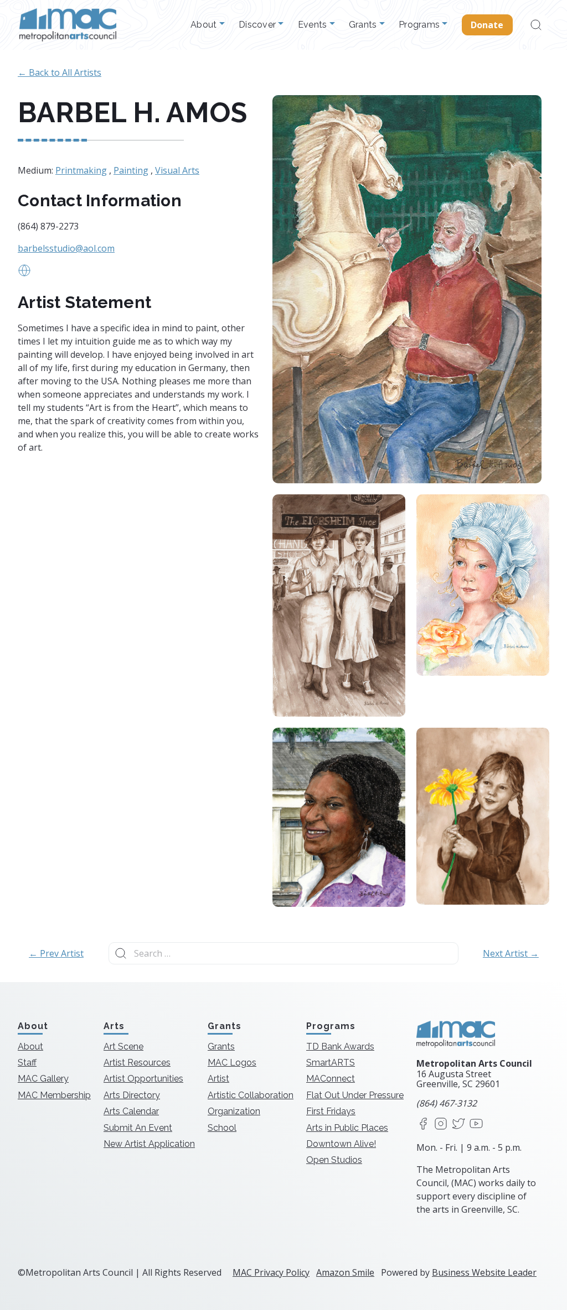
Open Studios (334, 1160)
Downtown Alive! (341, 1144)
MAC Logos (232, 1062)
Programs (420, 25)
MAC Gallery (43, 1078)
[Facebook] (423, 1124)
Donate (487, 25)
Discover (258, 25)
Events (313, 25)
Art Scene (123, 1046)
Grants (364, 25)
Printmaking (81, 170)
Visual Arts (177, 170)
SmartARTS (330, 1062)
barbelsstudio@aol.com (66, 248)
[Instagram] (440, 1124)
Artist (218, 1078)
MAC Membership (54, 1095)
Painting (131, 170)
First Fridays (330, 1111)
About (204, 25)
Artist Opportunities (143, 1078)
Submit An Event (138, 1128)
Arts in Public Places (347, 1128)
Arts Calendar (131, 1111)
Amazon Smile (345, 1272)
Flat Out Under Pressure (355, 1095)
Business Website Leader (484, 1272)
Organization (234, 1111)
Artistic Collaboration (250, 1095)
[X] (458, 1124)
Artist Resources (137, 1062)
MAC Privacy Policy (271, 1272)
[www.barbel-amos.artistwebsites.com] (24, 274)
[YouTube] (476, 1124)
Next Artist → (511, 953)
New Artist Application (149, 1144)
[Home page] (67, 24)
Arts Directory (132, 1095)
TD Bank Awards (340, 1046)
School (222, 1128)
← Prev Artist (56, 953)
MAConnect (330, 1078)
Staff (27, 1062)
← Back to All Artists (59, 72)
